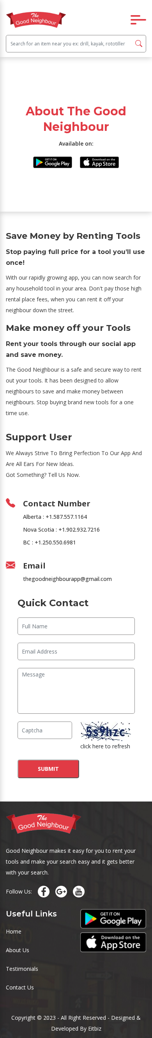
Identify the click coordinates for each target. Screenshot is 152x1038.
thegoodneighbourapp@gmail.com (67, 578)
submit (48, 768)
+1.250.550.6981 (55, 542)
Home (13, 931)
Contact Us (20, 987)
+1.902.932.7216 (79, 529)
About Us (17, 950)
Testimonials (22, 968)
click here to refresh (105, 746)
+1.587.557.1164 (66, 516)
